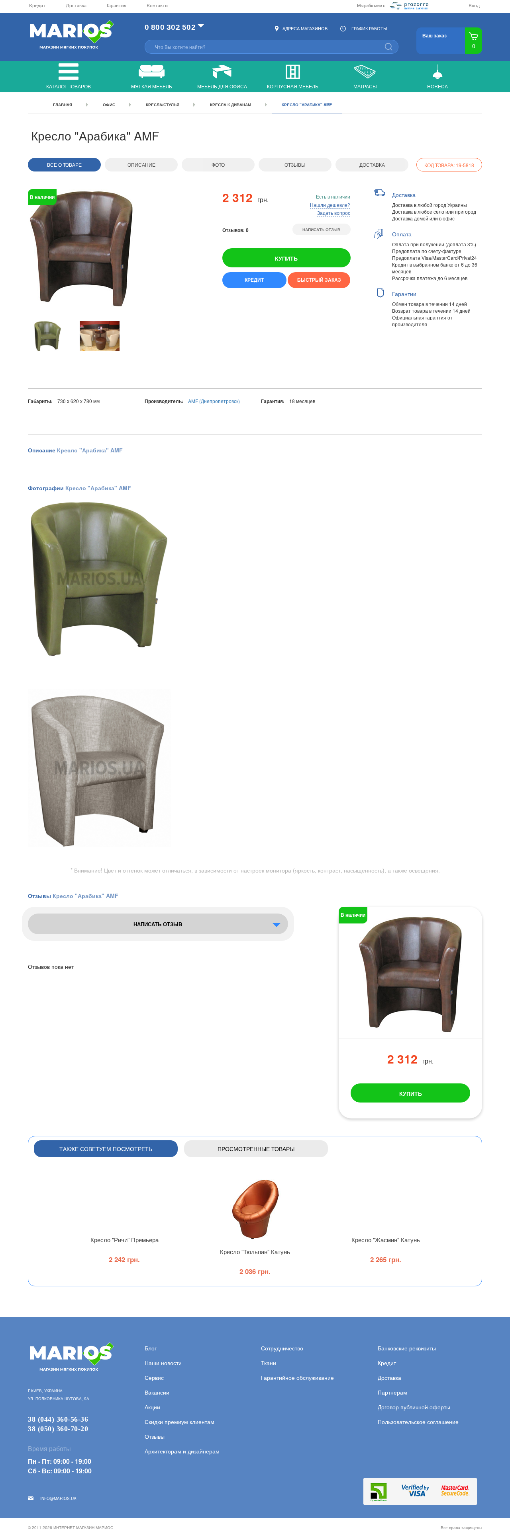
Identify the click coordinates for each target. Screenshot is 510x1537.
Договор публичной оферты (414, 1407)
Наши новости (163, 1363)
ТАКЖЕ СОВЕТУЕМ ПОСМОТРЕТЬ (105, 1149)
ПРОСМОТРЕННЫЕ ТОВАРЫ (256, 1149)
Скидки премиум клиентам (179, 1422)
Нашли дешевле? (330, 204)
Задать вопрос (333, 212)
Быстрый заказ (319, 279)
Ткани (268, 1363)
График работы (369, 28)
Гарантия (116, 5)
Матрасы (365, 86)
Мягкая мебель (151, 86)
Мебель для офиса (222, 86)
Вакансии (157, 1392)
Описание (141, 164)
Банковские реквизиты (407, 1348)
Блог (151, 1348)
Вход (474, 5)
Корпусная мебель (292, 86)
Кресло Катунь (255, 1251)
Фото (218, 164)
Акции (152, 1407)
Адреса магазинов (305, 28)
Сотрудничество (282, 1348)
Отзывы (295, 164)
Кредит (37, 5)
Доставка (76, 5)
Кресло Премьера (124, 1239)
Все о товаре (64, 164)
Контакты (158, 5)
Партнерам (392, 1392)
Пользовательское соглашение (418, 1422)
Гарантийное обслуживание (297, 1377)
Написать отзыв (321, 229)
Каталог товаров (68, 86)
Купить (286, 258)
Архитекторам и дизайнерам (182, 1451)
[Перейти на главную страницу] (71, 35)
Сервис (154, 1377)
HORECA (437, 86)
